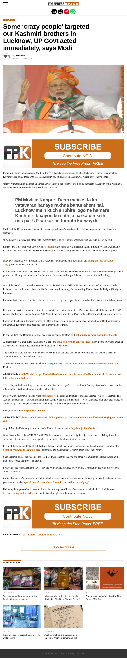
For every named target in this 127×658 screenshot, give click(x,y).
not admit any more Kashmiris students (96, 335)
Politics (57, 535)
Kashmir (47, 535)
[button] (5, 3)
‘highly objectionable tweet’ (85, 428)
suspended (47, 395)
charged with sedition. (34, 410)
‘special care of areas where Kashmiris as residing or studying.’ (56, 482)
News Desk (21, 55)
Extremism (29, 535)
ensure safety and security (19, 493)
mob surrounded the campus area (22, 449)
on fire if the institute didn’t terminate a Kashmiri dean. (84, 363)
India (38, 535)
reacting (49, 246)
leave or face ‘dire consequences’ (74, 341)
